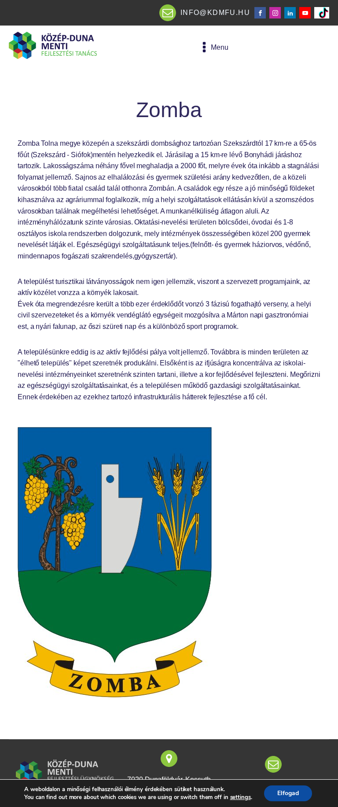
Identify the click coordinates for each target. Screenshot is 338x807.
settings (240, 797)
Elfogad (288, 793)
